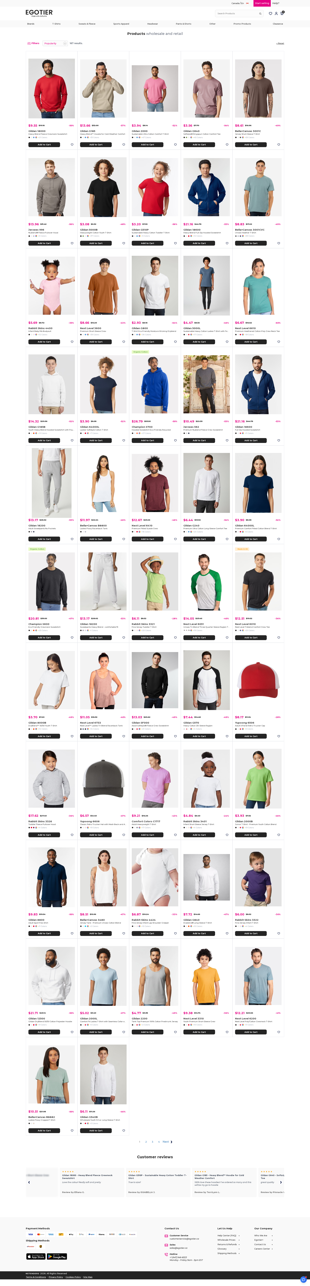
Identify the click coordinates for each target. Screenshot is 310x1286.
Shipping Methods (227, 1253)
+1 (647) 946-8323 (178, 1257)
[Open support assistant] (303, 1279)
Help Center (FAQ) (226, 1235)
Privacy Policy (56, 1277)
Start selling (262, 3)
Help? (275, 3)
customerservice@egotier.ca (184, 1239)
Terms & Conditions (36, 1277)
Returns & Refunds (227, 1244)
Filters (35, 43)
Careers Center (262, 1249)
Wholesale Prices (226, 1240)
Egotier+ (258, 1240)
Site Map (88, 1277)
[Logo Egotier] (40, 13)
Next (166, 1141)
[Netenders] (33, 1273)
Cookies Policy (73, 1277)
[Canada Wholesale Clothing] (249, 3)
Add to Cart (44, 144)
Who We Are (260, 1235)
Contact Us (260, 1244)
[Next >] (281, 1182)
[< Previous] (29, 1182)
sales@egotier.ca (178, 1248)
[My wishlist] (270, 13)
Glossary (222, 1249)
